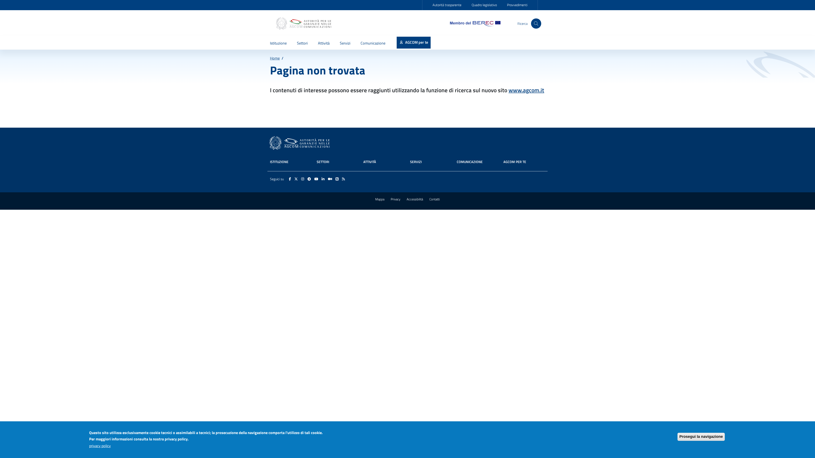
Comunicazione (470, 161)
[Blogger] (337, 179)
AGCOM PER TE (514, 161)
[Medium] (330, 179)
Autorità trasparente (447, 4)
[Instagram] (302, 179)
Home (275, 58)
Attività (369, 161)
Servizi (416, 161)
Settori (323, 161)
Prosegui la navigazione (701, 436)
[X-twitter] (296, 179)
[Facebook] (290, 179)
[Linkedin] (323, 179)
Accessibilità (415, 199)
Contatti (434, 199)
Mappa (379, 199)
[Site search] (536, 23)
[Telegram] (309, 179)
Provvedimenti (517, 4)
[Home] (304, 23)
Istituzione (279, 161)
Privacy (395, 199)
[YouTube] (316, 179)
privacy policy (100, 445)
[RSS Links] (343, 179)
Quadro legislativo (484, 4)
